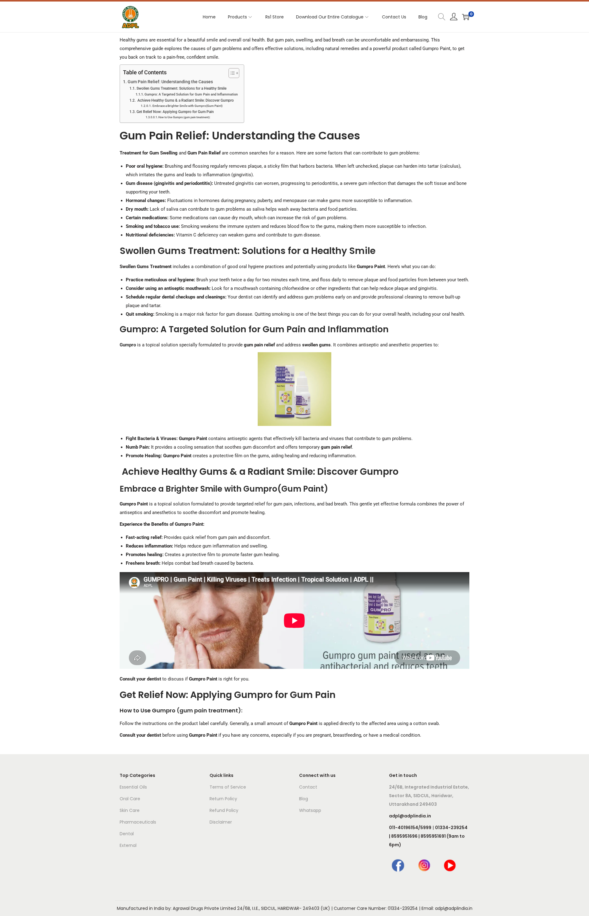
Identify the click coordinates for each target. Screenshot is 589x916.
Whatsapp (310, 810)
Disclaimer (221, 822)
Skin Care (130, 810)
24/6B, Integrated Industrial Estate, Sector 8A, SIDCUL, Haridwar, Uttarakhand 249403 (429, 795)
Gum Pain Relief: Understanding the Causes (171, 81)
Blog (303, 799)
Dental (127, 834)
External (128, 845)
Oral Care (130, 799)
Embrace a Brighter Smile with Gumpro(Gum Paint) (187, 105)
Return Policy (223, 799)
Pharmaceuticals (138, 822)
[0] (465, 17)
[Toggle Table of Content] (231, 73)
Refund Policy (224, 810)
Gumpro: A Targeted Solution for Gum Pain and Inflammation (191, 94)
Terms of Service (228, 787)
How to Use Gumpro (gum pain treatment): (184, 117)
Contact (308, 787)
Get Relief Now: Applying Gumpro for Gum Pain (175, 112)
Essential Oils (133, 787)
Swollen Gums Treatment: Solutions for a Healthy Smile (181, 88)
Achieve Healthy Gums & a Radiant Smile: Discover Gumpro (185, 100)
